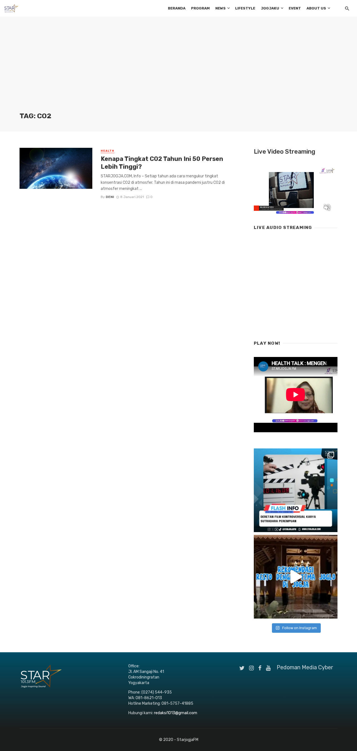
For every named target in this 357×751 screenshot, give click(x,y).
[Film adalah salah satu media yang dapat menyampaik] (295, 490)
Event (295, 8)
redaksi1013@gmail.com (175, 713)
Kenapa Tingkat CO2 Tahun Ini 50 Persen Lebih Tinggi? (162, 162)
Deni (110, 197)
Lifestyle (245, 8)
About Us (316, 8)
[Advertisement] (178, 70)
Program (200, 8)
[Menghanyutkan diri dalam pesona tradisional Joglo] (295, 577)
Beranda (176, 8)
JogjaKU (270, 8)
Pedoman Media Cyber (305, 667)
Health (107, 151)
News (220, 8)
